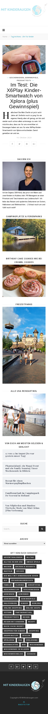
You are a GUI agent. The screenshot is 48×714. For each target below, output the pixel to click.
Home (4, 36)
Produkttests (24, 80)
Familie (8, 585)
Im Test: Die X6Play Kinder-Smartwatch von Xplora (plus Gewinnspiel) (24, 95)
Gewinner (23, 594)
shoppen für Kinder (14, 631)
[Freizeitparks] (24, 345)
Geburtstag (34, 585)
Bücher (20, 571)
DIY (5, 580)
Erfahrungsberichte (22, 580)
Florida (20, 585)
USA (20, 640)
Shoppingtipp (11, 635)
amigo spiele (33, 562)
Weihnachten (11, 645)
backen (7, 567)
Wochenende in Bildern (16, 649)
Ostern (8, 612)
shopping (34, 631)
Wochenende (36, 645)
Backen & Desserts (25, 567)
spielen (26, 635)
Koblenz (36, 603)
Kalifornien (10, 603)
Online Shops (33, 608)
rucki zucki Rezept (14, 626)
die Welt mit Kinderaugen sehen (21, 576)
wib (24, 645)
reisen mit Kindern (14, 622)
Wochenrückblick (13, 654)
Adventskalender (13, 557)
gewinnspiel (10, 599)
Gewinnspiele (31, 77)
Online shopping (13, 608)
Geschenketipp (11, 589)
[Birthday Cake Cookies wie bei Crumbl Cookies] (24, 281)
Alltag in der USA (13, 562)
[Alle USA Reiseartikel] (24, 415)
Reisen (26, 617)
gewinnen (9, 594)
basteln (8, 571)
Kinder (24, 603)
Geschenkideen (16, 77)
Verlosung (32, 640)
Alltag (30, 557)
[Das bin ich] (24, 176)
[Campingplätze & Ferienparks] (24, 235)
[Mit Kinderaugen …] (24, 11)
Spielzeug (9, 640)
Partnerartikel (24, 612)
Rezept (31, 622)
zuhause (31, 654)
